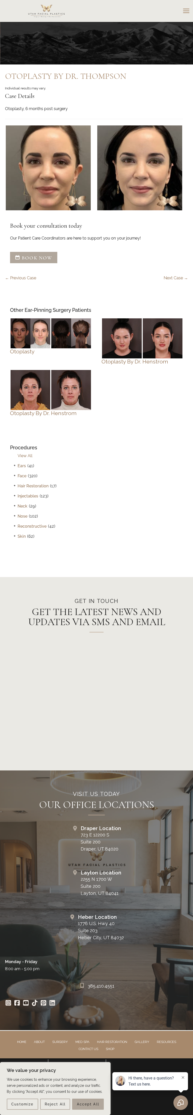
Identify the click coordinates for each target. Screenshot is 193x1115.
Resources (166, 1042)
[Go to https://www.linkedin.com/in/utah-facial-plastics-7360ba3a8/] (52, 1003)
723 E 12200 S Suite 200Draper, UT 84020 (99, 842)
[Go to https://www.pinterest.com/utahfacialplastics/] (43, 1003)
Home (21, 1042)
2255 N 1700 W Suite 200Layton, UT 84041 (100, 886)
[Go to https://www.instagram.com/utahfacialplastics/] (8, 1003)
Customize (22, 1104)
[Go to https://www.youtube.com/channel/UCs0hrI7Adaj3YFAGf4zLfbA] (26, 1003)
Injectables (28, 496)
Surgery (60, 1042)
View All (25, 455)
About (39, 1042)
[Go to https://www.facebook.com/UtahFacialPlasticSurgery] (17, 1003)
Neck (22, 506)
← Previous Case (20, 278)
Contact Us (88, 1049)
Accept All (88, 1104)
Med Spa (82, 1042)
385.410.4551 (101, 986)
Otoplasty (22, 351)
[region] (55, 1088)
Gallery (142, 1042)
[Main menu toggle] (186, 11)
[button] (33, 258)
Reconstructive (32, 526)
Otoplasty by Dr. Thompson (65, 76)
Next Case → (176, 278)
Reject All (55, 1104)
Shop (110, 1049)
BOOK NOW (36, 258)
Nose (22, 516)
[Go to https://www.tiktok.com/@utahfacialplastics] (34, 1003)
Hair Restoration (33, 486)
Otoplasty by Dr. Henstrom (135, 361)
